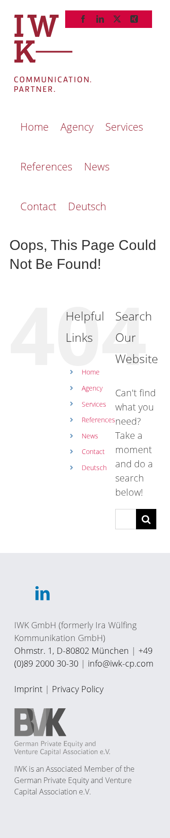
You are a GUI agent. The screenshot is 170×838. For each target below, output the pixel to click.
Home (91, 371)
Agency (92, 387)
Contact (93, 451)
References (98, 419)
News (90, 435)
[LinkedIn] (42, 593)
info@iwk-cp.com (120, 663)
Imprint (28, 689)
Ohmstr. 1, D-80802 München (71, 650)
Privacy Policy (77, 689)
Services (94, 404)
